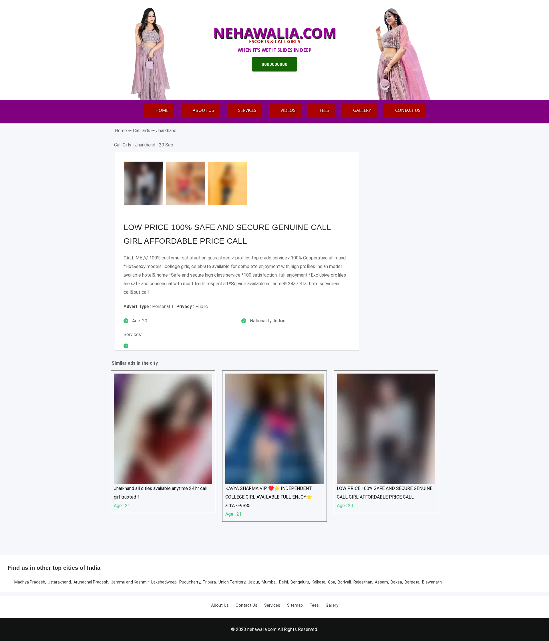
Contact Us (407, 110)
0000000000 (274, 64)
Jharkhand (166, 130)
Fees (324, 110)
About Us (203, 110)
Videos (288, 110)
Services (247, 110)
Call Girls (142, 130)
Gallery (362, 110)
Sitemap (295, 605)
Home (162, 110)
